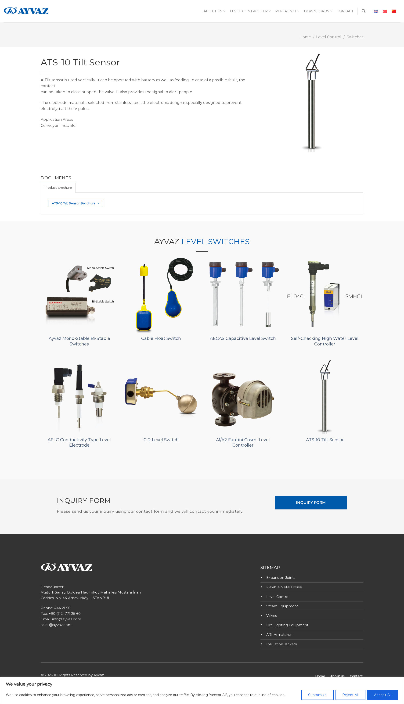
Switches (355, 37)
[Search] (363, 11)
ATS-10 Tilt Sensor (325, 439)
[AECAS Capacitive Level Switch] (242, 294)
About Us (213, 11)
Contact (345, 11)
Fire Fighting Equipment (287, 625)
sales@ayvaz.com (56, 625)
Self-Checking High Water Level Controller (324, 341)
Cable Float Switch (161, 338)
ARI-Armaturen (279, 635)
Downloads (316, 11)
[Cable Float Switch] (161, 294)
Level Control (328, 37)
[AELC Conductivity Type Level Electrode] (79, 395)
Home (305, 37)
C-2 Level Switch (161, 439)
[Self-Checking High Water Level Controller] (324, 294)
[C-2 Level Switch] (161, 395)
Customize (317, 695)
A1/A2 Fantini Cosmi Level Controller (243, 442)
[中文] (394, 11)
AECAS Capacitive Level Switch (243, 338)
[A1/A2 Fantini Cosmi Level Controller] (242, 395)
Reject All (350, 695)
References (287, 11)
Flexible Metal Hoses (284, 587)
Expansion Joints (280, 578)
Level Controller (249, 11)
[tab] (58, 187)
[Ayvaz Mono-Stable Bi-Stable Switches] (79, 294)
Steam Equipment (282, 606)
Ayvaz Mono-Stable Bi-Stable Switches (79, 341)
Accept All (382, 695)
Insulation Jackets (281, 644)
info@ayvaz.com (66, 619)
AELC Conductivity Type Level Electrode (79, 442)
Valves (271, 616)
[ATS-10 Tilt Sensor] (324, 395)
